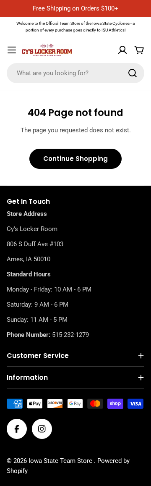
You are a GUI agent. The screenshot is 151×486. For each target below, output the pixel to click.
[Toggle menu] (12, 50)
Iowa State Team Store (61, 461)
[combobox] (75, 73)
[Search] (133, 73)
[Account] (122, 50)
